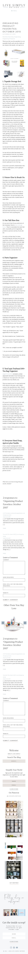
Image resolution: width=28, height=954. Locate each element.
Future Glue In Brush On (14, 177)
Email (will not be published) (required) (13, 585)
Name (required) (8, 577)
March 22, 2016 (6, 517)
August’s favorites (8, 374)
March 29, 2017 (6, 538)
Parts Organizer (10, 258)
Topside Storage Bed (12, 81)
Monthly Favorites (8, 37)
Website (5, 592)
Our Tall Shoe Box (11, 220)
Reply (4, 528)
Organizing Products (9, 38)
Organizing (17, 37)
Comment (6, 559)
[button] (14, 789)
